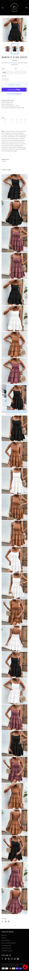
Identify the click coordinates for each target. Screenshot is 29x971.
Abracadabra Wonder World (12, 964)
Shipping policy (6, 945)
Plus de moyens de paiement (14, 93)
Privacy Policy (6, 940)
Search (4, 938)
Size (16, 68)
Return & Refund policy (9, 943)
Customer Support (7, 950)
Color (3, 68)
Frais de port (13, 62)
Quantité (4, 75)
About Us (4, 935)
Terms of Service (6, 948)
